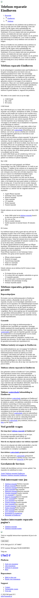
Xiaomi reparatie (10, 502)
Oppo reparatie (10, 489)
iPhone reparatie (10, 486)
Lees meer (5, 541)
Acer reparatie (9, 500)
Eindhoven (11, 18)
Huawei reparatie (10, 497)
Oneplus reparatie (11, 493)
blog (2, 422)
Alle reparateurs (10, 566)
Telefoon (10, 21)
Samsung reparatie (11, 487)
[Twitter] (2, 556)
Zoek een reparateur (11, 564)
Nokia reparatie (10, 508)
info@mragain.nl (6, 596)
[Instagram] (7, 556)
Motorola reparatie (11, 491)
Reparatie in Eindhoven (12, 515)
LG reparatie (9, 495)
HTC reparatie (9, 498)
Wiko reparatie (10, 510)
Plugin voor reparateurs (12, 579)
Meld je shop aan (10, 577)
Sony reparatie (9, 504)
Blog (6, 569)
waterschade (18, 130)
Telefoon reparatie (11, 484)
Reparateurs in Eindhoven (13, 513)
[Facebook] (9, 556)
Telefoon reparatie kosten (13, 528)
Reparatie (8, 15)
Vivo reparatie (9, 511)
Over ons (8, 591)
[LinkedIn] (4, 556)
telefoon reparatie (26, 215)
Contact (7, 587)
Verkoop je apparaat (11, 568)
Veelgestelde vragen (11, 589)
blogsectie (20, 459)
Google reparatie (10, 506)
